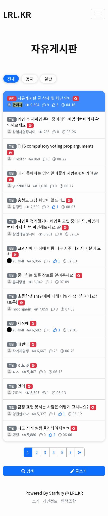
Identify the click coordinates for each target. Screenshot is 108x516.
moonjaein (22, 309)
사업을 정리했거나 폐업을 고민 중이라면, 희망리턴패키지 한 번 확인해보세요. (53, 224)
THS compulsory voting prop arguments (55, 146)
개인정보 (50, 501)
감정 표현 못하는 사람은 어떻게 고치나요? (53, 407)
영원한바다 (21, 413)
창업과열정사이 (24, 131)
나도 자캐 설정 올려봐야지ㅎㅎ (44, 428)
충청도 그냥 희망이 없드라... (41, 200)
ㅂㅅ (16, 371)
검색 (29, 471)
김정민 (17, 206)
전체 (11, 79)
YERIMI (18, 260)
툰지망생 (19, 281)
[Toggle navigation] (98, 14)
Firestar (19, 158)
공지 (29, 79)
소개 (36, 501)
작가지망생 (21, 350)
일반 (48, 79)
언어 (21, 386)
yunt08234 (21, 185)
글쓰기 (80, 471)
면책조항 (68, 501)
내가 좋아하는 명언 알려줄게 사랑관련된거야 (55, 173)
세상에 (23, 323)
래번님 (23, 344)
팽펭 (16, 434)
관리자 (17, 104)
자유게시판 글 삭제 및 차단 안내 (45, 98)
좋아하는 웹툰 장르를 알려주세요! (46, 275)
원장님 (17, 392)
